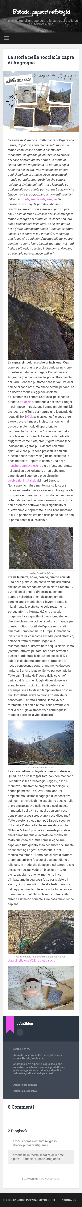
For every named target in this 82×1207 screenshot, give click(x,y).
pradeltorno (57, 1067)
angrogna (19, 1064)
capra (46, 1064)
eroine (35, 199)
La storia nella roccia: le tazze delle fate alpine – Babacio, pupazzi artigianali (37, 1157)
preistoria (19, 1070)
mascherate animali (37, 1067)
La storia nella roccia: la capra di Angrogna (41, 60)
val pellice (55, 1070)
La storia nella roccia (36, 1055)
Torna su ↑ (70, 1199)
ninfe (26, 199)
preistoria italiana (37, 1070)
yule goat (47, 1073)
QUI (29, 416)
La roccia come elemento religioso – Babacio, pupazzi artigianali (35, 1143)
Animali (18, 1055)
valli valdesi (33, 1073)
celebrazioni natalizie (22, 480)
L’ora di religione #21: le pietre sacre (31, 960)
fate (42, 199)
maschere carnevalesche (24, 465)
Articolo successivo (25, 1090)
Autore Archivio (20, 1032)
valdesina (19, 1073)
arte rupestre (34, 1064)
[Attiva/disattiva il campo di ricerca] (75, 38)
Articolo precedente (25, 1084)
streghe (52, 199)
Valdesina (26, 402)
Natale (26, 1058)
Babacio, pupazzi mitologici (41, 11)
